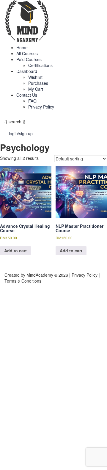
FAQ (32, 101)
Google (12, 296)
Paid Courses (29, 59)
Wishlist (35, 77)
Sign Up (33, 461)
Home (22, 47)
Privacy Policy (41, 107)
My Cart (35, 89)
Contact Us (26, 95)
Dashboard (26, 71)
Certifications (40, 65)
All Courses (27, 53)
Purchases (38, 83)
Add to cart (15, 251)
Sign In (47, 461)
